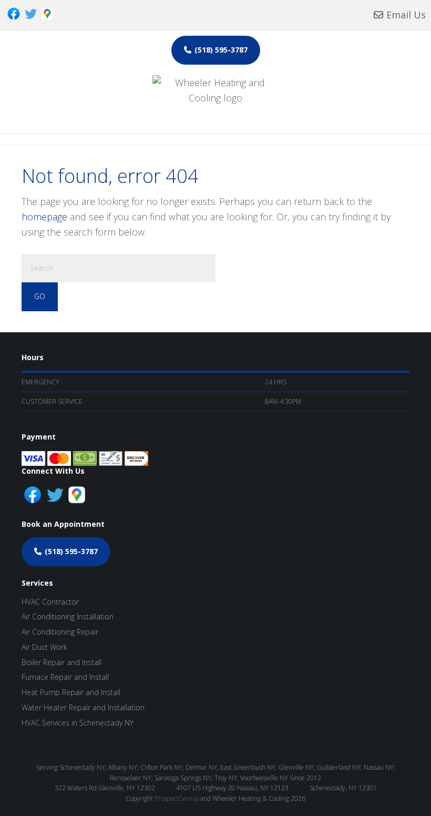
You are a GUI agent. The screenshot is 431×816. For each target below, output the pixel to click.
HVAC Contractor (50, 602)
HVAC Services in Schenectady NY (78, 723)
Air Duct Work (44, 647)
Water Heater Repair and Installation (83, 707)
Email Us (406, 14)
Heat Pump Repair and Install (71, 692)
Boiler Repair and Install (61, 662)
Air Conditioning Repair (60, 632)
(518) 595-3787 (221, 50)
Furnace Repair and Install (65, 677)
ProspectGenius (177, 798)
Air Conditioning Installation (68, 616)
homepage (44, 216)
